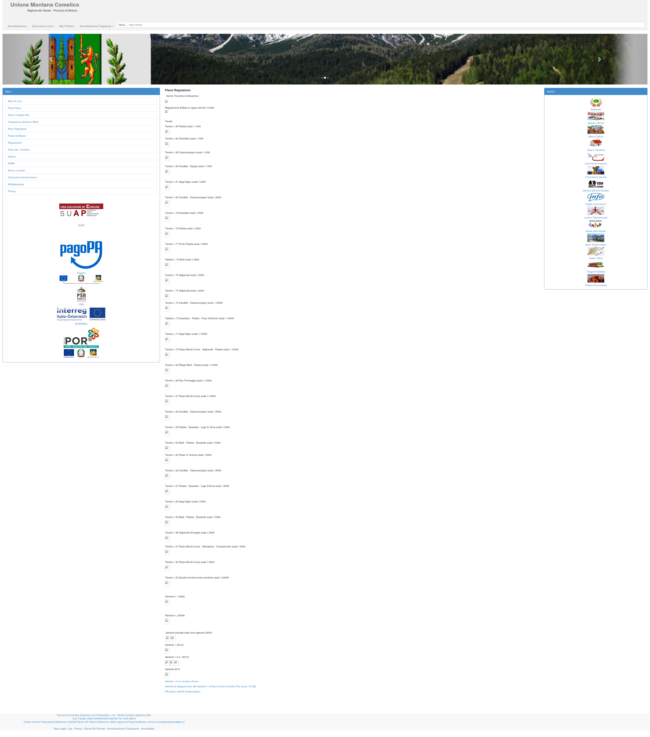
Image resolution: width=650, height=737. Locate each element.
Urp (70, 728)
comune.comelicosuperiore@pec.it (166, 721)
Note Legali (60, 728)
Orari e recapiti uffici (18, 115)
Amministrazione (17, 26)
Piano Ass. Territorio (19, 149)
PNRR (11, 163)
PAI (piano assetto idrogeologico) (182, 691)
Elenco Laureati (16, 170)
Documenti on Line (42, 26)
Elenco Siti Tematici (94, 728)
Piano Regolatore (17, 128)
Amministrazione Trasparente (96, 26)
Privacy (12, 191)
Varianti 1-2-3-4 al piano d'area (181, 681)
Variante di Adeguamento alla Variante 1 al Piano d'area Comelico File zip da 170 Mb (210, 686)
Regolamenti (14, 142)
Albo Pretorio (66, 26)
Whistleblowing (16, 184)
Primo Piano (14, 108)
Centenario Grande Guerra (22, 177)
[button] (51, 59)
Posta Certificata (17, 135)
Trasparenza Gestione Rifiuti (23, 122)
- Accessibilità (146, 728)
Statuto (12, 156)
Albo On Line (15, 101)
